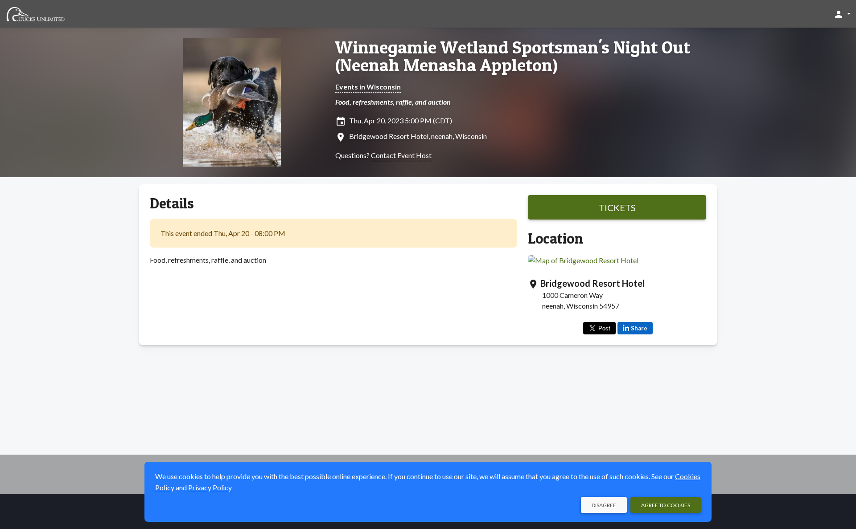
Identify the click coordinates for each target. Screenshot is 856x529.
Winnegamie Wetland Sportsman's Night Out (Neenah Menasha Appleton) (512, 56)
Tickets (617, 207)
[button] (842, 13)
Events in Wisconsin (368, 86)
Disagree (604, 505)
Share (639, 328)
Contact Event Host (401, 155)
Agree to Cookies (665, 505)
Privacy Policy (210, 487)
